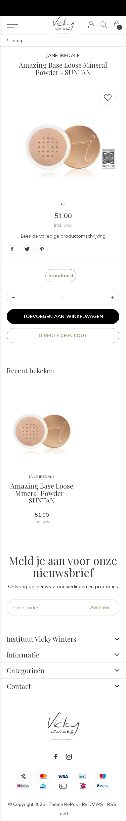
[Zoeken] (104, 24)
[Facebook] (55, 757)
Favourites (107, 97)
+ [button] (112, 297)
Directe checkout (63, 335)
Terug (16, 40)
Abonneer (100, 607)
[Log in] (91, 24)
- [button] (13, 297)
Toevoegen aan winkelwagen (63, 316)
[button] (12, 25)
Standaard (60, 275)
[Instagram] (69, 757)
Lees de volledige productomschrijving (63, 236)
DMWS (95, 804)
